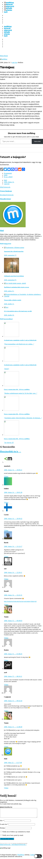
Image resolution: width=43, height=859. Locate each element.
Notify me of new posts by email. (12, 835)
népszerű (10, 6)
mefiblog (10, 2)
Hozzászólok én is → (10, 451)
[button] (38, 856)
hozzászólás (6, 807)
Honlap (2, 828)
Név (2, 820)
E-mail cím (4, 824)
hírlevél (9, 4)
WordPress (20, 855)
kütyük (9, 8)
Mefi (5, 180)
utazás (9, 10)
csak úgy (14, 62)
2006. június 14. (9, 182)
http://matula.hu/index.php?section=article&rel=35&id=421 (20, 601)
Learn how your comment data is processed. (20, 843)
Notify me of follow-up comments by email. (16, 832)
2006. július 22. (13, 762)
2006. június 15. (13, 621)
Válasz (6, 476)
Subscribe (37, 141)
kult (6, 12)
